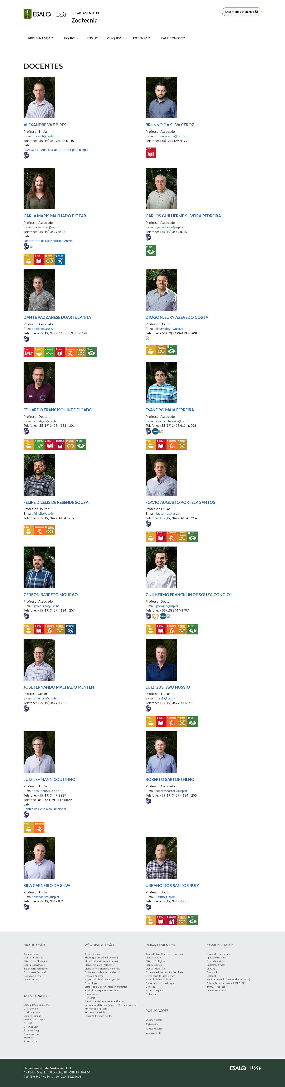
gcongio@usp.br (167, 606)
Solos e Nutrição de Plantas (98, 1015)
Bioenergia (90, 957)
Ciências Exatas (154, 964)
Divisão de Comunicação (219, 954)
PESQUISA (114, 38)
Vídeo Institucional (216, 990)
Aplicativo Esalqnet (216, 957)
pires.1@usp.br (44, 136)
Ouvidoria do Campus (34, 1019)
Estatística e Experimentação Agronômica (106, 986)
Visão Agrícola (153, 1033)
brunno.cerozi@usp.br (171, 136)
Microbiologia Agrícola (96, 1008)
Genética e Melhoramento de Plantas (104, 1001)
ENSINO (92, 38)
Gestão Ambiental (33, 975)
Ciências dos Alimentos (35, 961)
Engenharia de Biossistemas (160, 975)
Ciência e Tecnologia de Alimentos (102, 968)
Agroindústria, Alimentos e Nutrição (164, 954)
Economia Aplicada (94, 975)
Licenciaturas (31, 979)
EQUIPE (70, 38)
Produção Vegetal (155, 990)
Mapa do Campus (32, 1015)
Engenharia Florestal (35, 972)
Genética (150, 986)
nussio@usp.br (166, 698)
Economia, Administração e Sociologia (164, 972)
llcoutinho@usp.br (46, 791)
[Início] (45, 14)
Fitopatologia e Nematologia (160, 983)
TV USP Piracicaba (216, 986)
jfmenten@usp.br (45, 698)
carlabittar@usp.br (47, 227)
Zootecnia (151, 994)
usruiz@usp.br (165, 897)
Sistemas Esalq (31, 1030)
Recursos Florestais (95, 1012)
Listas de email (31, 1008)
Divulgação (212, 972)
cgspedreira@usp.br (169, 227)
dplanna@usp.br (45, 328)
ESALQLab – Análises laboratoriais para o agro (56, 149)
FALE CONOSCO (173, 38)
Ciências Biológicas (33, 957)
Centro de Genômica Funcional (45, 809)
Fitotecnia (90, 997)
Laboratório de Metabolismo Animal (48, 241)
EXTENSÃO (142, 38)
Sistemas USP (31, 1026)
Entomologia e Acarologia (158, 979)
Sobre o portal (31, 1041)
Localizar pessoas (32, 1012)
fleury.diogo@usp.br (170, 328)
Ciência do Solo (153, 957)
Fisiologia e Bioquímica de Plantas (102, 990)
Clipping (211, 968)
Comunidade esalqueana (37, 1004)
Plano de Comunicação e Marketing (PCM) (228, 979)
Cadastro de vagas (216, 964)
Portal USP (29, 1023)
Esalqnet (211, 975)
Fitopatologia (91, 994)
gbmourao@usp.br (46, 606)
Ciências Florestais (155, 968)
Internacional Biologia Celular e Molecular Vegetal (111, 1005)
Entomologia (91, 983)
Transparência (31, 1034)
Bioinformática (92, 961)
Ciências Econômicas (34, 964)
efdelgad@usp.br (45, 421)
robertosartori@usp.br (171, 791)
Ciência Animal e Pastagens (99, 964)
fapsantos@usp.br (168, 513)
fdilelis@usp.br (44, 513)
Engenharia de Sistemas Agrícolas (102, 979)
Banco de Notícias (216, 961)
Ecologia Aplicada (93, 972)
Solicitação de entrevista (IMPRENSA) (226, 983)
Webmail (28, 1037)
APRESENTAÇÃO (41, 38)
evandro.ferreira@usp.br (173, 421)
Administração (31, 954)
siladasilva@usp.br (46, 897)
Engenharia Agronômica (36, 968)
